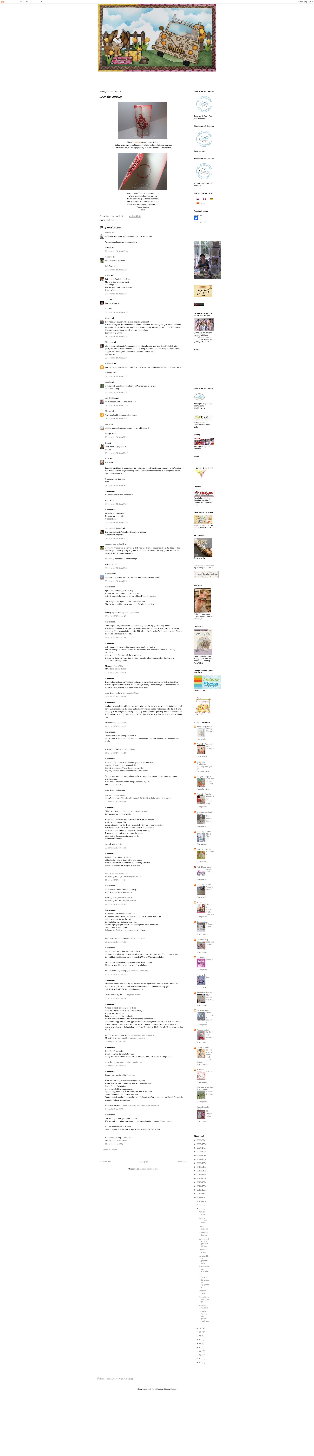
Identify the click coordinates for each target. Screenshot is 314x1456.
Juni (207, 977)
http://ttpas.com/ (129, 900)
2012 (199, 1194)
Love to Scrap (202, 940)
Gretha (108, 318)
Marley (108, 411)
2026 (199, 1140)
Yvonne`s (200, 1069)
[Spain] (197, 203)
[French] (204, 199)
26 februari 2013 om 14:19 (115, 1042)
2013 (199, 1190)
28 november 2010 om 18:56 (116, 251)
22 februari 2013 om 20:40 (115, 904)
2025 (199, 1144)
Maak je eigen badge (200, 222)
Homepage (144, 1162)
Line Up (209, 959)
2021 (199, 1159)
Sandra (108, 233)
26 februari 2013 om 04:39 (115, 974)
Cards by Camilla (204, 794)
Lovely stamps (203, 1048)
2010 (199, 1201)
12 (200, 1205)
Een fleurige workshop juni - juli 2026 (204, 766)
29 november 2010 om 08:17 (116, 453)
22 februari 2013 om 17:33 (115, 848)
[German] (211, 199)
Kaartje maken (203, 1030)
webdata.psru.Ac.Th (132, 876)
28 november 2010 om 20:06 (116, 358)
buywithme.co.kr (122, 723)
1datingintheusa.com (132, 995)
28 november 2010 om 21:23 (116, 419)
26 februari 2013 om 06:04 (115, 998)
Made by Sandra (204, 832)
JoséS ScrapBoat (204, 849)
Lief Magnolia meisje (209, 1113)
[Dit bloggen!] (132, 216)
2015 (199, 1182)
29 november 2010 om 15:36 (116, 522)
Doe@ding (201, 957)
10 (200, 1328)
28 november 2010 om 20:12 (116, 376)
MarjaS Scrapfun (204, 777)
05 (200, 1347)
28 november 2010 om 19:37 (116, 294)
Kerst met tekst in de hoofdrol (210, 781)
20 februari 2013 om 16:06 (115, 673)
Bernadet (109, 574)
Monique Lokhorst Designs (204, 813)
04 (200, 1351)
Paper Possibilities (204, 993)
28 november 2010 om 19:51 (116, 336)
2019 (199, 1167)
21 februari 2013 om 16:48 (115, 753)
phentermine (128, 1138)
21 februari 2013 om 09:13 (115, 697)
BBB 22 (209, 1072)
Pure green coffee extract (122, 898)
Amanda (108, 257)
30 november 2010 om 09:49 (116, 568)
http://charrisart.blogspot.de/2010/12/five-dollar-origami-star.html (143, 798)
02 (200, 1359)
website (119, 844)
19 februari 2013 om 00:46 (115, 616)
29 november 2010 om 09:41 (116, 485)
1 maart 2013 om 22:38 (114, 1109)
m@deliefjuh (110, 398)
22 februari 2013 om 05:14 (115, 802)
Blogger (173, 1389)
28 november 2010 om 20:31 (116, 392)
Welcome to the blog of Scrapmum (205, 1088)
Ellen (107, 459)
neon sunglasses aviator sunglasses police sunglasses (138, 1105)
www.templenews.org (139, 971)
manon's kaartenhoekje (115, 544)
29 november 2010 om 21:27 (116, 538)
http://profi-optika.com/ (130, 612)
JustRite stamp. (111, 220)
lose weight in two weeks (115, 795)
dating (161, 626)
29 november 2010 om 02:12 (116, 437)
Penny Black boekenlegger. (204, 1299)
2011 (199, 1197)
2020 (199, 1163)
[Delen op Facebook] (137, 216)
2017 (199, 1175)
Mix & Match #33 (208, 836)
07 (200, 1340)
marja (107, 424)
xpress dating (120, 669)
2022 (199, 1155)
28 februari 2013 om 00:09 (115, 1066)
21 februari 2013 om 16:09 (115, 726)
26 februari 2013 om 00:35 (115, 942)
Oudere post (181, 1162)
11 (200, 1208)
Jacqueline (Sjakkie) (113, 528)
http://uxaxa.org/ (121, 874)
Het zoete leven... (203, 1010)
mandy (108, 382)
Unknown (109, 364)
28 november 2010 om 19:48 (116, 312)
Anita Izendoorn (198, 215)
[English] (197, 199)
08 (200, 1336)
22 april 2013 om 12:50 (114, 1144)
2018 (199, 1171)
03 (200, 1355)
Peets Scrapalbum (204, 726)
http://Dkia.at (119, 666)
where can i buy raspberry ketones (130, 1038)
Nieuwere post (105, 1162)
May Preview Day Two (209, 997)
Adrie (107, 275)
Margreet (109, 342)
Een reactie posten (110, 1150)
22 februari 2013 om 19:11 (115, 880)
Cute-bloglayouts (204, 867)
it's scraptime (202, 922)
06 (200, 1343)
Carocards (201, 975)
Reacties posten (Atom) (149, 1169)
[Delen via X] (135, 216)
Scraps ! (200, 902)
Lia (106, 443)
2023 (199, 1152)
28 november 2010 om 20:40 (116, 405)
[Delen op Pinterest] (139, 216)
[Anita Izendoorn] (196, 219)
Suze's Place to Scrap (203, 1108)
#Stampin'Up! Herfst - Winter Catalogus (210, 909)
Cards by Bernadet (205, 744)
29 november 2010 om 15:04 (116, 504)
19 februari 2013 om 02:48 (115, 637)
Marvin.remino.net (138, 938)
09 (200, 1332)
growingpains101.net (131, 693)
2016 (199, 1178)
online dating (130, 749)
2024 (199, 1148)
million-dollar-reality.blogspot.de (142, 1035)
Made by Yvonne (204, 885)
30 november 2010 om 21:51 (116, 581)
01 (200, 1362)
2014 (199, 1186)
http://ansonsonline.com (133, 1062)
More (202, 203)
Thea (107, 299)
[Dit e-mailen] (130, 216)
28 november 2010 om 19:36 (116, 270)
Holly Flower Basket (209, 818)
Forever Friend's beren (203, 1220)
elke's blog (201, 762)
